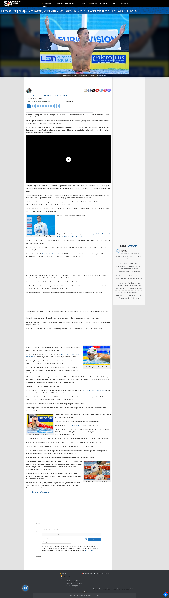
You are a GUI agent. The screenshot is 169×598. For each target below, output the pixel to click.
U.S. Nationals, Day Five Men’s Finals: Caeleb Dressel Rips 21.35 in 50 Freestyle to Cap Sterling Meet (128, 295)
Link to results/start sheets (40, 492)
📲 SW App (44, 6)
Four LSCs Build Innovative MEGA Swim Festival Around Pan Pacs (129, 256)
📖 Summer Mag (70, 4)
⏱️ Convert (103, 4)
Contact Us (96, 589)
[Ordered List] (53, 535)
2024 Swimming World (73, 581)
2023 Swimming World (73, 586)
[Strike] (51, 535)
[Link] (63, 535)
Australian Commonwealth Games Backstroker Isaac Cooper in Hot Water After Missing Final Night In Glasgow (129, 285)
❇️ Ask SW (82, 4)
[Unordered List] (56, 535)
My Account (124, 4)
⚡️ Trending (58, 4)
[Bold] (43, 535)
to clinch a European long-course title (93, 390)
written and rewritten (72, 425)
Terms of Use (88, 550)
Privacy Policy (116, 589)
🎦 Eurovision (65, 576)
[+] (68, 534)
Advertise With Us (127, 589)
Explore (62, 578)
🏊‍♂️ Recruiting (46, 4)
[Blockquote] (58, 535)
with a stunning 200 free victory (51, 254)
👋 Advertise (93, 4)
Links (108, 574)
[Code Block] (61, 535)
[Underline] (48, 535)
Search (103, 574)
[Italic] (46, 535)
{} (65, 534)
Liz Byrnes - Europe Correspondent (50, 95)
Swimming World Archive (74, 583)
